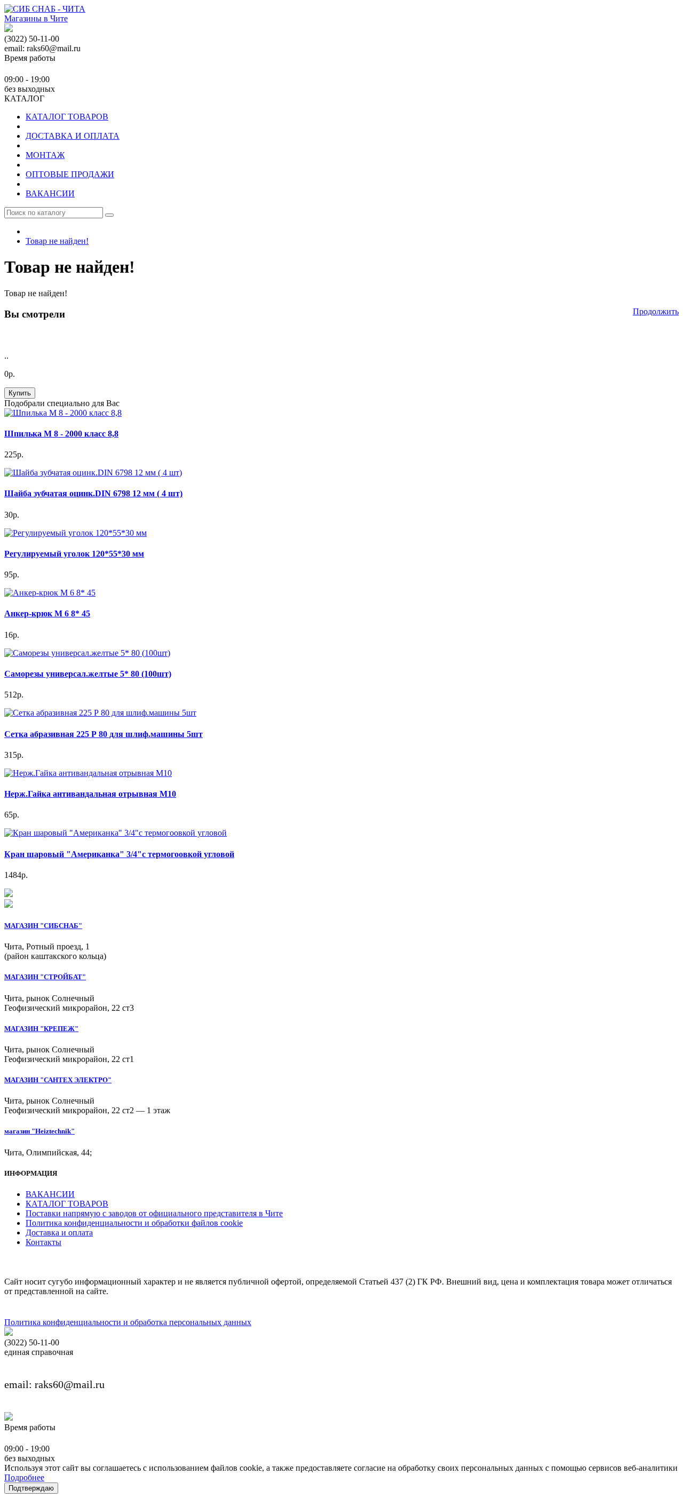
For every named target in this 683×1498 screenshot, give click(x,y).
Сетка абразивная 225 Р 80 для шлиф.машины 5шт (103, 734)
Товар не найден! (57, 240)
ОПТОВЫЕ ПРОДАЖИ (70, 174)
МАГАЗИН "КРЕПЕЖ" (41, 1029)
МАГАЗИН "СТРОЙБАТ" (45, 977)
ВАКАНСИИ (50, 193)
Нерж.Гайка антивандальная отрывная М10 (90, 793)
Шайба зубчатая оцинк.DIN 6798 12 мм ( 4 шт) (93, 493)
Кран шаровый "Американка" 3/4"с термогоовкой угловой (119, 854)
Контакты (43, 1242)
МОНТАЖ (45, 155)
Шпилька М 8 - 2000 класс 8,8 (61, 433)
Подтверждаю (31, 1488)
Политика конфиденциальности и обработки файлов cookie (134, 1222)
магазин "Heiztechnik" (39, 1131)
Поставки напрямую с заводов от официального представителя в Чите (154, 1213)
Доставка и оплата (59, 1232)
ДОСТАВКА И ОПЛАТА (73, 135)
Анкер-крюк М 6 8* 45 (47, 613)
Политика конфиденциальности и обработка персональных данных (127, 1322)
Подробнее (24, 1477)
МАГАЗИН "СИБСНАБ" (43, 926)
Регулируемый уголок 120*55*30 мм (74, 553)
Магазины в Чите (36, 18)
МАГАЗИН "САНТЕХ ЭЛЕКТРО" (58, 1080)
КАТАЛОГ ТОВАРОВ (67, 116)
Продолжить (656, 311)
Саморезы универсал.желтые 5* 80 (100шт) (87, 673)
